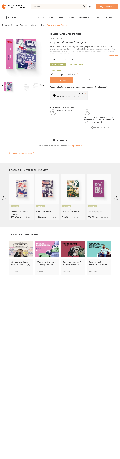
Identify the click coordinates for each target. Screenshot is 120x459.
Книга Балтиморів (44, 211)
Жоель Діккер (56, 38)
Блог (51, 17)
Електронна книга (76, 64)
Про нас (41, 17)
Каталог (12, 17)
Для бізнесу (84, 17)
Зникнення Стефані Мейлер (19, 212)
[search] (83, 6)
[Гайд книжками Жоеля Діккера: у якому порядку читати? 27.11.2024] (21, 249)
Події (71, 17)
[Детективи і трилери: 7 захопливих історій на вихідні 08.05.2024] (73, 249)
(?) (77, 74)
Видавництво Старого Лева (32, 25)
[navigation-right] (43, 86)
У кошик (62, 80)
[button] (84, 58)
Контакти (108, 17)
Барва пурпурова (95, 211)
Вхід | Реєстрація (107, 6)
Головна (5, 25)
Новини (61, 17)
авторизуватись (76, 145)
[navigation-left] (3, 197)
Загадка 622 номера (71, 211)
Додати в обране (87, 80)
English (96, 17)
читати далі (113, 56)
